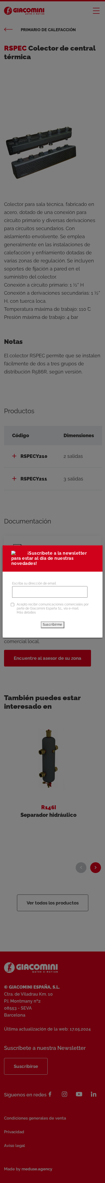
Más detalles (26, 612)
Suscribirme (52, 624)
